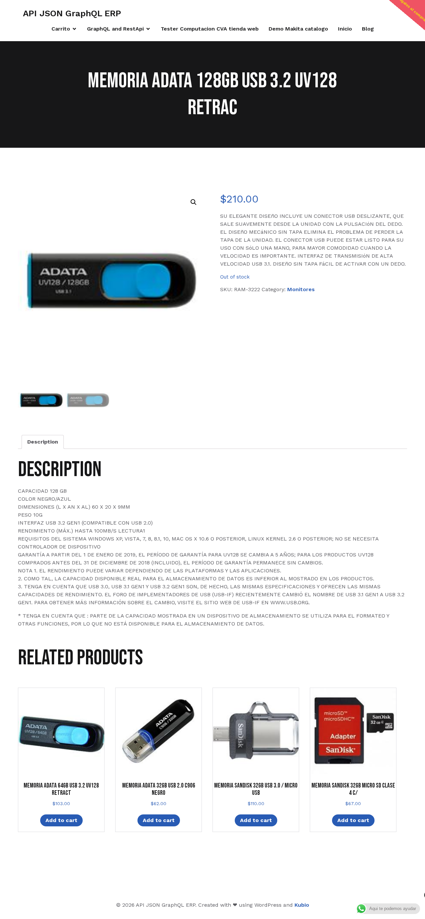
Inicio (345, 29)
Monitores (301, 289)
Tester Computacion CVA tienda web (210, 29)
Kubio (302, 905)
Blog (368, 29)
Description (42, 442)
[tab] (43, 442)
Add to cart (61, 820)
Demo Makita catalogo (298, 29)
